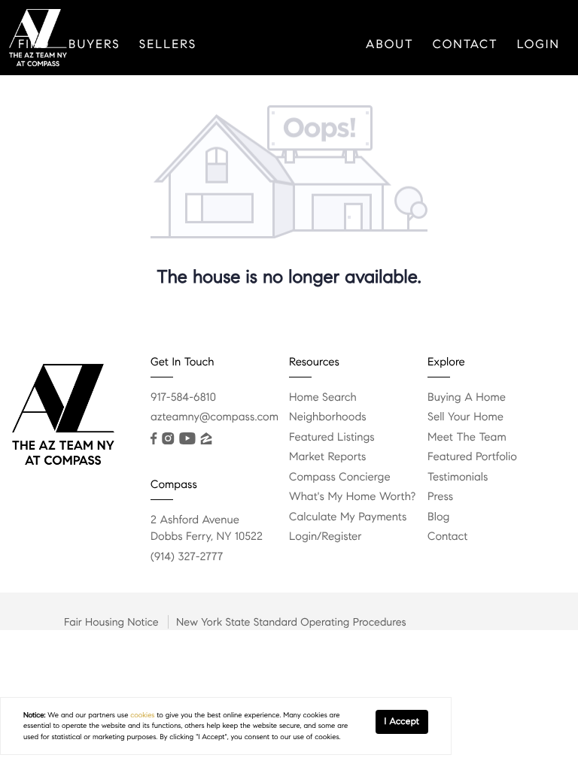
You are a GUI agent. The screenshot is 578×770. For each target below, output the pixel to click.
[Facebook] (154, 438)
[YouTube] (187, 438)
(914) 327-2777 (187, 557)
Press (440, 497)
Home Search (323, 398)
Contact (465, 45)
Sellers (167, 45)
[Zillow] (206, 438)
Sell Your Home (465, 417)
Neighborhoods (328, 417)
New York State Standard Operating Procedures (291, 622)
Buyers (94, 45)
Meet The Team (467, 437)
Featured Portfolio (472, 457)
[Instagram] (168, 438)
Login (538, 45)
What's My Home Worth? (352, 497)
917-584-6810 (183, 398)
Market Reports (328, 457)
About (390, 45)
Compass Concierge (340, 477)
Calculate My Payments (347, 517)
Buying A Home (466, 398)
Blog (438, 517)
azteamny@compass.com (214, 417)
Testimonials (457, 477)
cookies (142, 715)
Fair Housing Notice (111, 622)
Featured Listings (332, 437)
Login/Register (325, 537)
